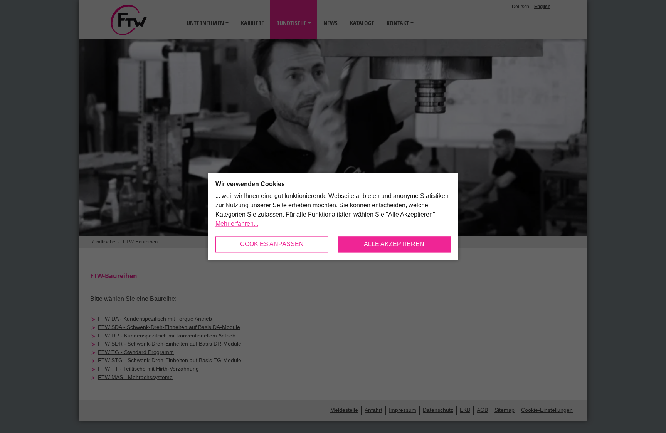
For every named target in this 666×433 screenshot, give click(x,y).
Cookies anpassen (272, 244)
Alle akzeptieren (394, 244)
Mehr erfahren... (236, 224)
